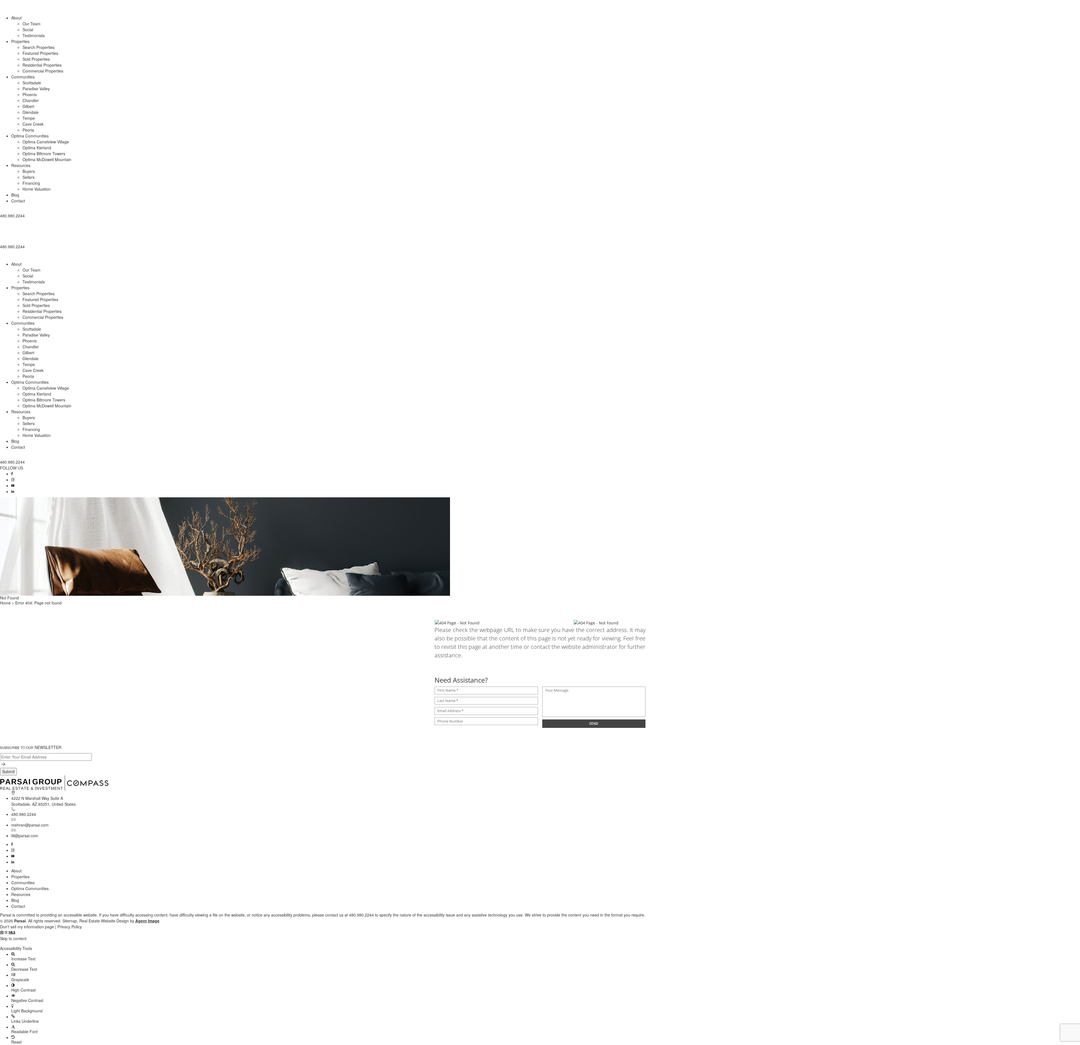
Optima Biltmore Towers (43, 153)
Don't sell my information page (27, 926)
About (16, 18)
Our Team (31, 23)
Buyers (28, 171)
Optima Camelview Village (45, 142)
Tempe (28, 118)
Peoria (28, 130)
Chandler (30, 100)
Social (27, 29)
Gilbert (28, 106)
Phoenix (29, 94)
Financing (31, 183)
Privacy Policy (69, 926)
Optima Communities (30, 136)
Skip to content (13, 938)
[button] (540, 220)
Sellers (28, 177)
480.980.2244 (23, 814)
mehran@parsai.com (30, 825)
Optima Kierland (36, 147)
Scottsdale (31, 82)
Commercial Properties (42, 71)
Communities (23, 77)
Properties (20, 41)
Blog (15, 195)
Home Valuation (36, 189)
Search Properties (38, 47)
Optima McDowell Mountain (46, 159)
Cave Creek (33, 124)
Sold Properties (36, 59)
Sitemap (69, 921)
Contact (18, 201)
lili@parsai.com (24, 835)
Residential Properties (42, 65)
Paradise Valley (36, 88)
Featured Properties (40, 53)
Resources (20, 165)
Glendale (30, 112)
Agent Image (147, 921)
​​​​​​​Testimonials (33, 35)
